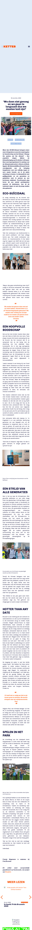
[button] (28, 46)
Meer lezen (16, 882)
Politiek (19, 143)
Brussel (10, 140)
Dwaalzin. (8, 872)
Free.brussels (20, 140)
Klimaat (13, 143)
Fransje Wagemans (16, 113)
